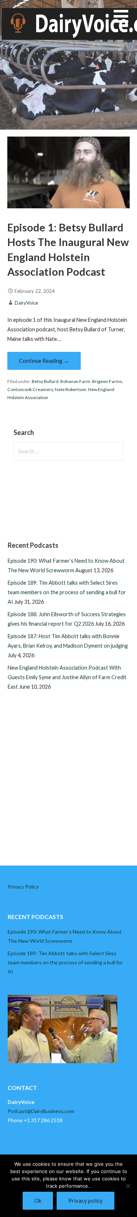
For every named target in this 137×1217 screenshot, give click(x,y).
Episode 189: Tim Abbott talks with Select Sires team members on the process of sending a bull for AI (67, 592)
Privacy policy (85, 1200)
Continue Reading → (44, 360)
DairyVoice (26, 303)
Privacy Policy (23, 886)
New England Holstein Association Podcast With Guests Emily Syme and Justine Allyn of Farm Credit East (67, 677)
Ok (37, 1200)
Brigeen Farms (107, 381)
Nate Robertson (70, 389)
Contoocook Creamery (30, 389)
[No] (128, 1186)
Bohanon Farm (75, 381)
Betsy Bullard (45, 381)
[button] (125, 20)
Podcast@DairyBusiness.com (41, 1111)
